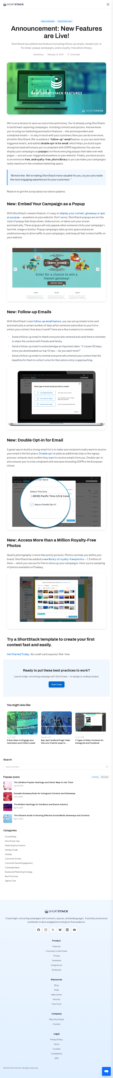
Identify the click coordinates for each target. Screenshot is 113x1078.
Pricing (56, 955)
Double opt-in (47, 453)
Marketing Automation (15, 845)
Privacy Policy (56, 1039)
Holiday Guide (11, 850)
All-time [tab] (104, 777)
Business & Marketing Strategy (19, 872)
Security (56, 999)
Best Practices (11, 876)
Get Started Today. (18, 654)
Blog (56, 985)
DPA (56, 1058)
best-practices (48, 21)
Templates (56, 960)
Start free (56, 684)
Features (56, 946)
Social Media (10, 836)
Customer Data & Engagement (19, 863)
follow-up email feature (47, 321)
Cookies (56, 1049)
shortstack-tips (65, 21)
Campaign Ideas (12, 867)
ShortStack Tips (12, 841)
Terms (56, 1044)
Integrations (56, 965)
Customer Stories (13, 858)
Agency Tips (10, 880)
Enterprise (56, 969)
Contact (56, 1024)
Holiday (8, 854)
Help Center (56, 994)
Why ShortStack (56, 1019)
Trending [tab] (95, 777)
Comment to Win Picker (56, 951)
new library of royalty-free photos (63, 559)
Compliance (56, 1053)
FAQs (56, 990)
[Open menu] (108, 4)
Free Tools (56, 1004)
